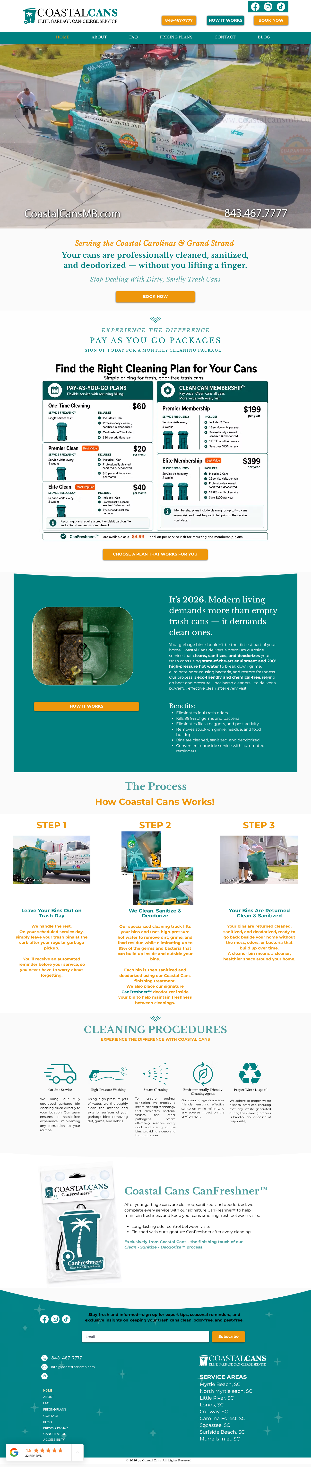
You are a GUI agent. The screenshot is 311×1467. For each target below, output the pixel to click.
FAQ (46, 1403)
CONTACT (51, 1415)
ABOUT (48, 1396)
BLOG (47, 1422)
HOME (47, 1390)
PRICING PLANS (54, 1409)
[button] (60, 1427)
